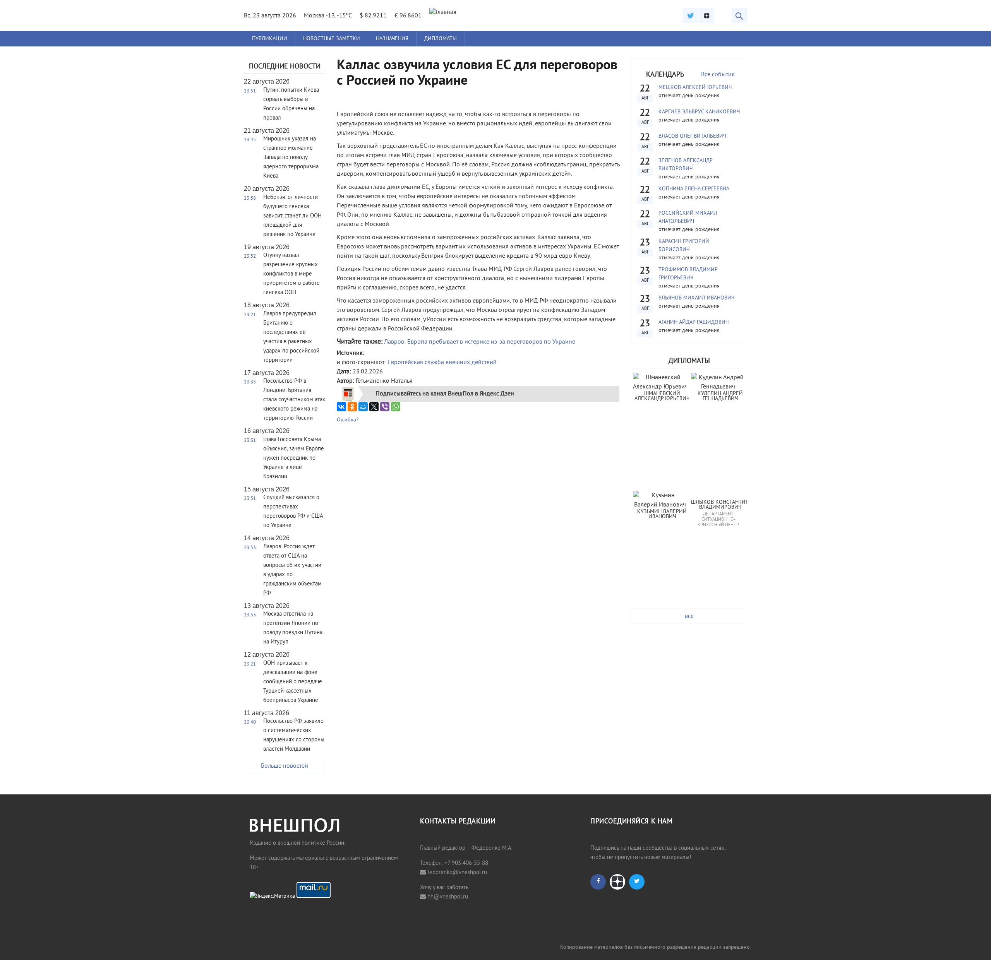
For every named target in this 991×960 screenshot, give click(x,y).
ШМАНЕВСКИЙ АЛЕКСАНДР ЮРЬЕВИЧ (661, 396)
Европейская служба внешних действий (442, 362)
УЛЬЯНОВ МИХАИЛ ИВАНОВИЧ (696, 298)
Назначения (392, 39)
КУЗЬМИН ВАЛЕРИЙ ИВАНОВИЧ (662, 514)
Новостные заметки (331, 39)
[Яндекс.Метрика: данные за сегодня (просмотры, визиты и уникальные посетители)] (272, 896)
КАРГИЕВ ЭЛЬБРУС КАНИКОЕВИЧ (699, 112)
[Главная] (442, 12)
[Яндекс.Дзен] (706, 15)
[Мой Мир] (363, 406)
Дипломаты (440, 39)
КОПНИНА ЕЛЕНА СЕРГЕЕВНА (693, 189)
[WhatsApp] (395, 406)
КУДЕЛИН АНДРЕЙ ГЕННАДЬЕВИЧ (721, 396)
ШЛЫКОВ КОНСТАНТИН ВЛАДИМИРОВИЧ (720, 505)
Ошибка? (347, 420)
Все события (718, 75)
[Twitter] (690, 15)
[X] (374, 406)
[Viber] (384, 406)
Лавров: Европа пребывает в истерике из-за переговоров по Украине (479, 342)
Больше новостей (284, 766)
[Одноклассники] (352, 406)
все (689, 616)
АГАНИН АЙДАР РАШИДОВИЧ (693, 322)
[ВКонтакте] (341, 406)
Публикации (269, 39)
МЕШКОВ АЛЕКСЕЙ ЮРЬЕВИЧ (695, 87)
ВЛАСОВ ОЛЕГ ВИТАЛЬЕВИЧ (692, 136)
